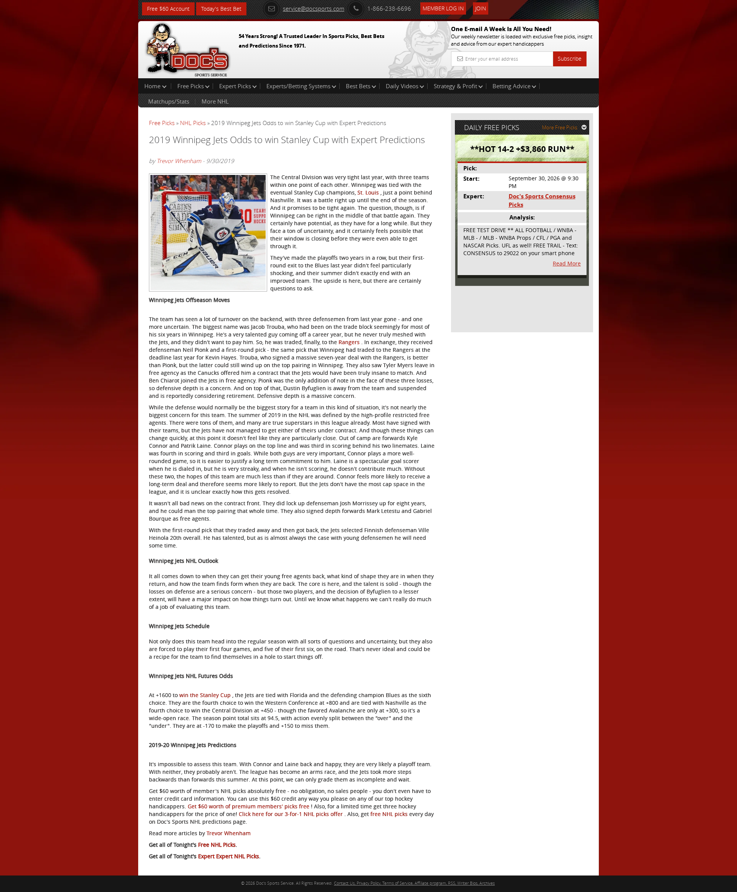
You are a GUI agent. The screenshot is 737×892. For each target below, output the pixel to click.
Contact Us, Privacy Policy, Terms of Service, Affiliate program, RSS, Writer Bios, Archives (414, 883)
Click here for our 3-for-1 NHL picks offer (291, 814)
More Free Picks (559, 127)
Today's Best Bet (221, 8)
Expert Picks (235, 86)
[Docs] (187, 48)
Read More (567, 263)
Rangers (350, 342)
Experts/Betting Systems (298, 86)
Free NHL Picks (217, 844)
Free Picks (190, 86)
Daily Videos (402, 86)
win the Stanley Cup (205, 695)
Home (153, 86)
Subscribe (570, 58)
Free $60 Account (168, 8)
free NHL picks (389, 814)
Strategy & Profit (455, 86)
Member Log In (443, 8)
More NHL (215, 101)
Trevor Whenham (179, 161)
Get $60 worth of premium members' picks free (249, 806)
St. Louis (368, 192)
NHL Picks (193, 123)
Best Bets (358, 86)
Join (480, 8)
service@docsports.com (313, 8)
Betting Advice (511, 86)
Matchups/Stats (168, 101)
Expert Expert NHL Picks (228, 856)
